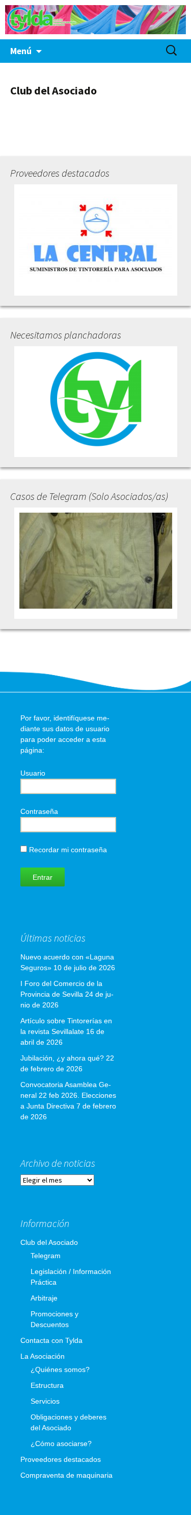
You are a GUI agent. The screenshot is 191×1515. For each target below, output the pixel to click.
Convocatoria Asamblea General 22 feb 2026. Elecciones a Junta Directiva (68, 1095)
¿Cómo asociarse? (61, 1443)
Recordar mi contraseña (67, 850)
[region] (95, 19)
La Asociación (42, 1356)
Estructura (47, 1385)
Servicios (45, 1401)
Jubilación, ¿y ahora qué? (62, 1058)
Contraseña (39, 811)
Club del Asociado (49, 1242)
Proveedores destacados (60, 1459)
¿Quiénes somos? (60, 1369)
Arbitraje (44, 1298)
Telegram (46, 1256)
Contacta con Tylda (51, 1340)
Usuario (32, 773)
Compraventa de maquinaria (66, 1475)
